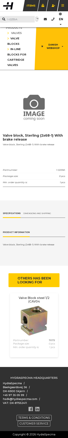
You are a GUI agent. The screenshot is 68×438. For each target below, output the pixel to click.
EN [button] (61, 19)
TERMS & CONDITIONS (34, 417)
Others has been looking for (34, 280)
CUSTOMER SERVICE (34, 423)
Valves (16, 33)
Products (14, 27)
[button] (52, 19)
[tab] (12, 213)
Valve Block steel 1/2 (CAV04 (34, 299)
